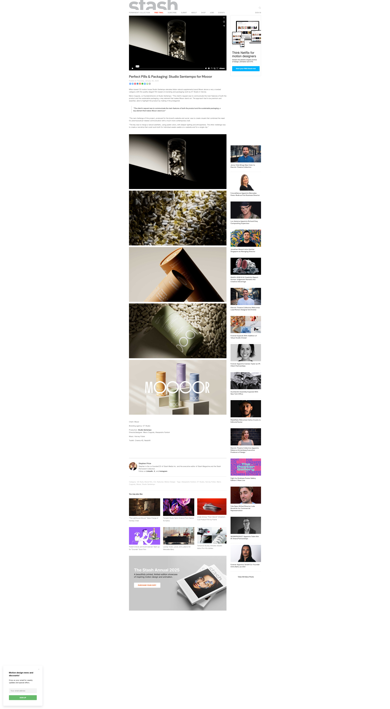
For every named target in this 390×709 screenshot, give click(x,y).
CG (154, 482)
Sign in (258, 13)
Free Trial (158, 13)
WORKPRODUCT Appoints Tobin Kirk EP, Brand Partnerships (245, 537)
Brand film (148, 482)
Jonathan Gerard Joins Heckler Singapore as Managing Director (243, 250)
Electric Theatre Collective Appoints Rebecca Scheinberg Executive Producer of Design (245, 450)
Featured (160, 482)
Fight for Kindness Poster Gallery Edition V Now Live (243, 479)
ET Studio (200, 482)
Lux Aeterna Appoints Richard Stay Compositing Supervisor (244, 222)
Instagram (163, 471)
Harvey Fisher (210, 482)
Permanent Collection (139, 13)
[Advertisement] (246, 111)
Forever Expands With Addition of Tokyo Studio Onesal (244, 337)
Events (221, 13)
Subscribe (172, 13)
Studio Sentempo (145, 430)
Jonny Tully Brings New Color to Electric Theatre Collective (243, 166)
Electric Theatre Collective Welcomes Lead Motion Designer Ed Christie (245, 309)
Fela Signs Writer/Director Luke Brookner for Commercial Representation (243, 508)
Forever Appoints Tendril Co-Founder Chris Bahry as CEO (245, 566)
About (194, 13)
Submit (184, 13)
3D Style (140, 482)
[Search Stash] (259, 7)
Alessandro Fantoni (188, 482)
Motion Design (169, 482)
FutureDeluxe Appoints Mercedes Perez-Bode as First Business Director (245, 194)
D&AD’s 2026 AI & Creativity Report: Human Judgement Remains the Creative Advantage (244, 279)
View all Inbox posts (246, 577)
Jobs (212, 13)
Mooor (138, 484)
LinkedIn (149, 471)
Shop (203, 13)
